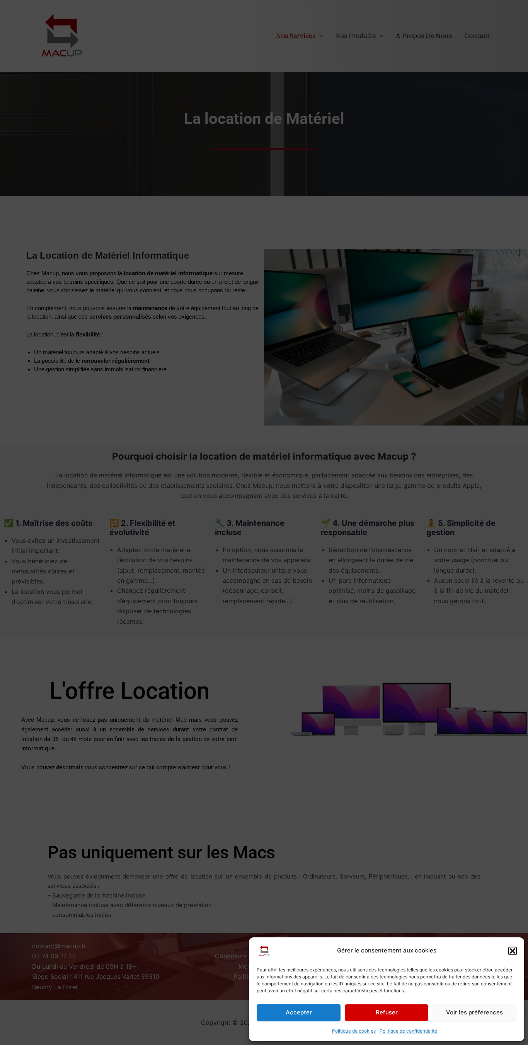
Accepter (299, 1012)
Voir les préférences (474, 1012)
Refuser (387, 1012)
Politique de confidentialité (408, 1031)
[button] (512, 951)
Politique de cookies (354, 1031)
